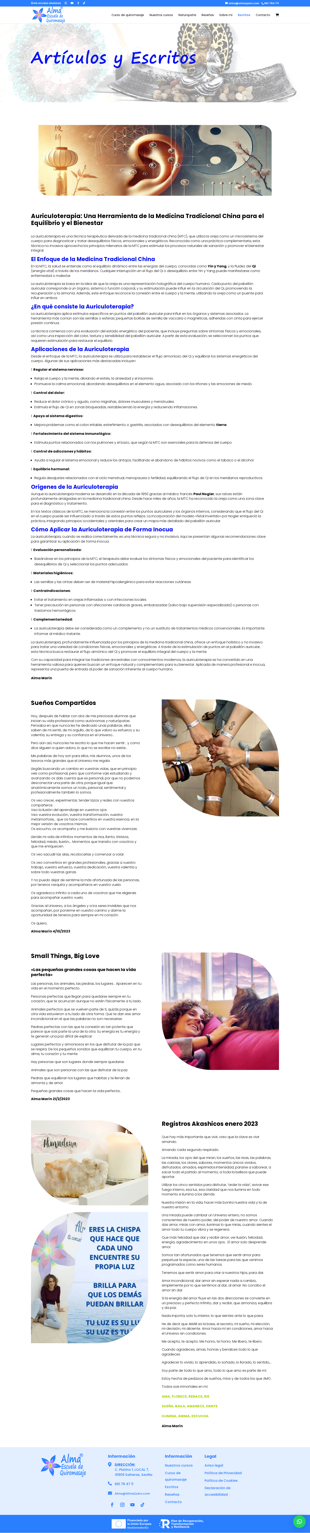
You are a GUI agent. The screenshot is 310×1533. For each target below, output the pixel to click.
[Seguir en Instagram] (122, 1505)
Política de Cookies (221, 1480)
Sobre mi (225, 15)
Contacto (263, 15)
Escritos (244, 15)
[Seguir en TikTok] (142, 1505)
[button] (299, 1521)
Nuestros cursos (161, 15)
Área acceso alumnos (46, 3)
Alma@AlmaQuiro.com (132, 1493)
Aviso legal (214, 1465)
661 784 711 (271, 3)
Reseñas (208, 15)
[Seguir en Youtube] (132, 1505)
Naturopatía (187, 15)
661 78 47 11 (124, 1484)
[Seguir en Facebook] (112, 1505)
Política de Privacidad (223, 1473)
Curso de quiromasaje (128, 15)
